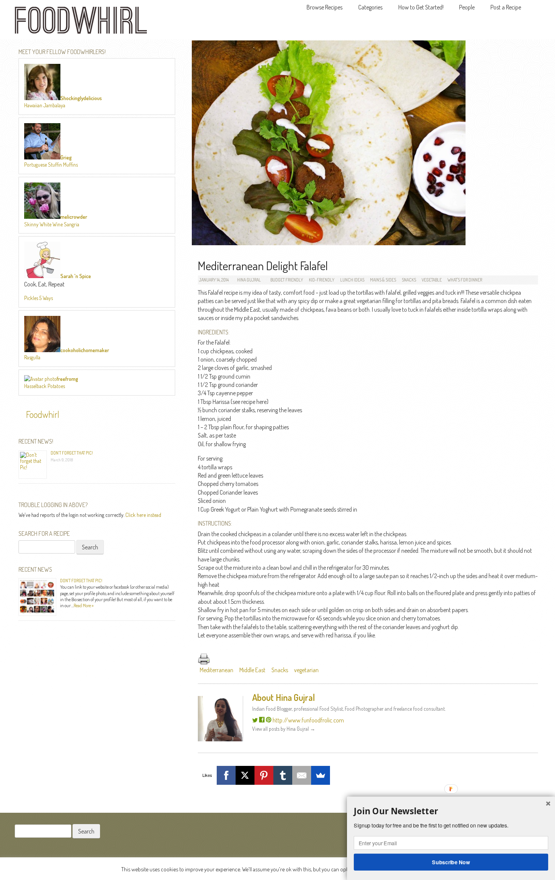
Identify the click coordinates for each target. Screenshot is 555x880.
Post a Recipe (505, 7)
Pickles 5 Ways (38, 298)
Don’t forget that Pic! (72, 453)
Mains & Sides (383, 280)
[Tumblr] (282, 775)
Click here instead (143, 515)
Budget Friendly (286, 280)
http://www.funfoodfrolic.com (308, 720)
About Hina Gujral (283, 697)
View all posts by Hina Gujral (283, 728)
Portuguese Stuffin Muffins (51, 164)
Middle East (252, 670)
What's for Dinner (464, 280)
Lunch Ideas (352, 280)
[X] (245, 775)
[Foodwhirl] (81, 22)
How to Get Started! (421, 7)
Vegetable (432, 280)
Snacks (409, 280)
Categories (370, 7)
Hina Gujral (249, 280)
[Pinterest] (263, 775)
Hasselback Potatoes (44, 386)
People (467, 7)
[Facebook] (226, 775)
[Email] (301, 775)
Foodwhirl (42, 414)
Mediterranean (216, 670)
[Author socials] (255, 720)
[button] (451, 811)
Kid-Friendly (322, 280)
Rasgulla (32, 357)
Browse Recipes (324, 7)
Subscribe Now (451, 862)
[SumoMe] (320, 775)
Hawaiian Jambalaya (44, 105)
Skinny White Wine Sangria (51, 224)
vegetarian (306, 670)
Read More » (84, 605)
